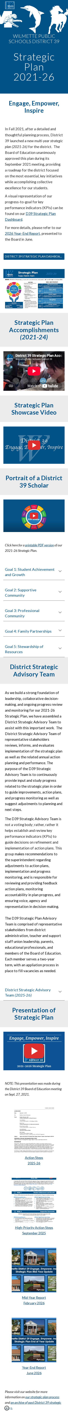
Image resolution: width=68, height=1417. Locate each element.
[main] (34, 46)
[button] (60, 571)
